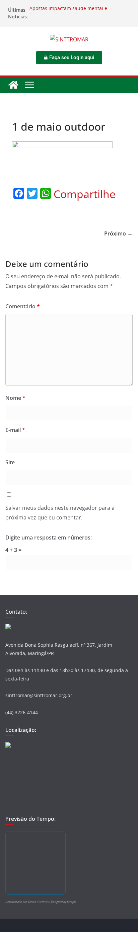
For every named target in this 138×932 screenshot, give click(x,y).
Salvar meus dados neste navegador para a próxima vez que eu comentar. (60, 512)
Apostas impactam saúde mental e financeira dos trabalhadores (68, 13)
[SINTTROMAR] (13, 85)
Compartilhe (85, 194)
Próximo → (118, 233)
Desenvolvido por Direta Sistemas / (28, 902)
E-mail (15, 430)
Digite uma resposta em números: (48, 537)
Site (10, 462)
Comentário (22, 306)
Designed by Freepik (63, 902)
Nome (15, 398)
